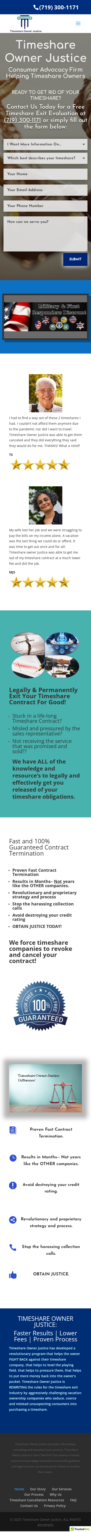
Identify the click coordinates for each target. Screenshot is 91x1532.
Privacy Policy (55, 1505)
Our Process (34, 1494)
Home (19, 1489)
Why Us (56, 1494)
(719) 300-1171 (59, 7)
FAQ (73, 1500)
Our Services (62, 1489)
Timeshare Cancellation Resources (37, 1500)
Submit (75, 259)
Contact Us (29, 1505)
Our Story (38, 1489)
